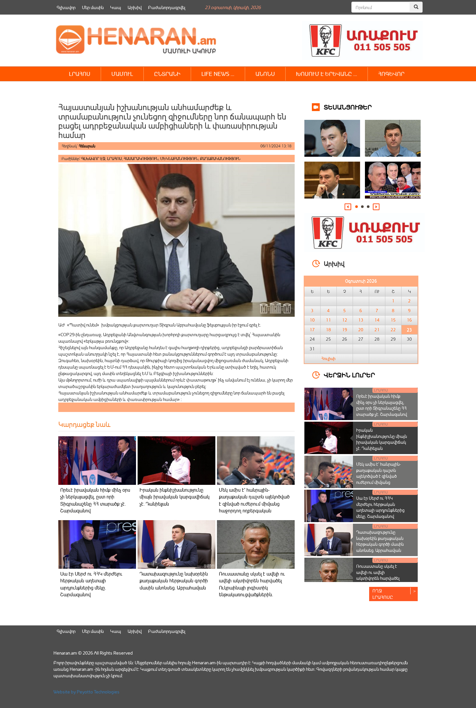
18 (328, 329)
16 (409, 320)
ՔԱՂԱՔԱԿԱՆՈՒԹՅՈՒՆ (220, 158)
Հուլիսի (328, 358)
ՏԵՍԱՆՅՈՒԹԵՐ (348, 107)
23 (409, 329)
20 (360, 329)
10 (312, 320)
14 (377, 320)
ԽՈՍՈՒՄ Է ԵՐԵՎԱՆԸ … (326, 73)
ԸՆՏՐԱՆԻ (167, 73)
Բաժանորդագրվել (166, 7)
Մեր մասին (93, 7)
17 (312, 329)
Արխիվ (135, 7)
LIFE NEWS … (217, 73)
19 (344, 329)
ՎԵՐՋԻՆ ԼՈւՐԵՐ (349, 375)
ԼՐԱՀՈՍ (79, 73)
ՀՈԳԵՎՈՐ (391, 73)
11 (328, 320)
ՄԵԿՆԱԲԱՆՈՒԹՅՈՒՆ (179, 158)
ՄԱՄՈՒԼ (122, 73)
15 (393, 320)
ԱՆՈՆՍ (265, 73)
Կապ (115, 7)
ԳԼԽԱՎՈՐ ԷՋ (93, 158)
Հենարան (87, 145)
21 (377, 329)
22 (393, 329)
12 (344, 320)
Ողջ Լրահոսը (382, 594)
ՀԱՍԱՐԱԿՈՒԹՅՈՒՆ (141, 158)
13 (360, 320)
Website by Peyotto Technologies (86, 691)
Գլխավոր (66, 7)
